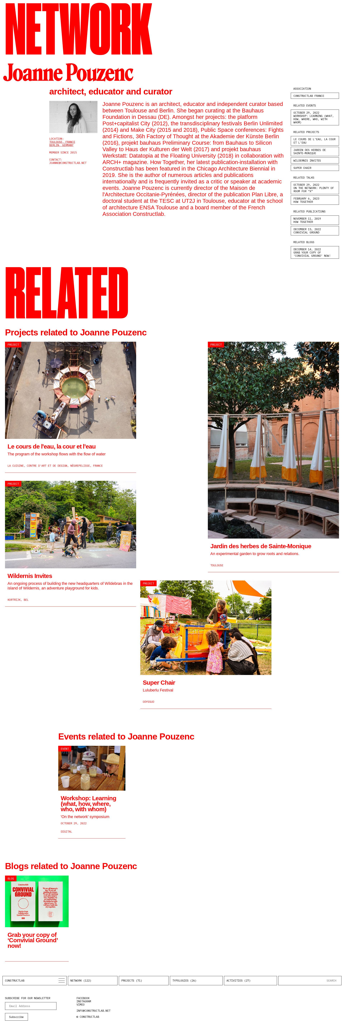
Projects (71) (131, 980)
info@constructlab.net (93, 1010)
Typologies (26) (184, 980)
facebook (83, 998)
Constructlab (14, 980)
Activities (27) (238, 980)
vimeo (81, 1004)
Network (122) (80, 980)
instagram (84, 1001)
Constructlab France (308, 96)
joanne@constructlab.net (67, 163)
